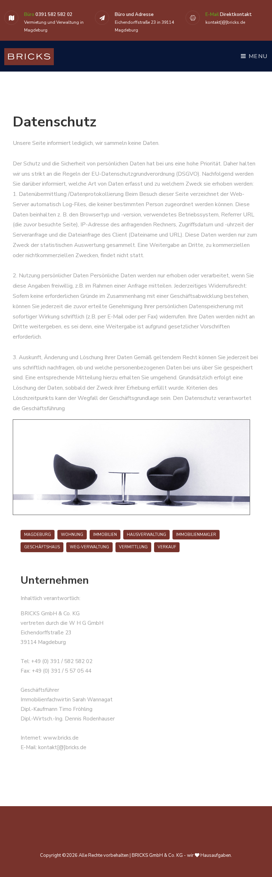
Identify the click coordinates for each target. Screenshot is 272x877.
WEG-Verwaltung (89, 547)
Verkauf (167, 547)
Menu (257, 56)
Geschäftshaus (42, 547)
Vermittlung (133, 547)
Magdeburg (37, 534)
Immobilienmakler (196, 534)
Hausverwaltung (146, 534)
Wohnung (72, 534)
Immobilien (105, 534)
